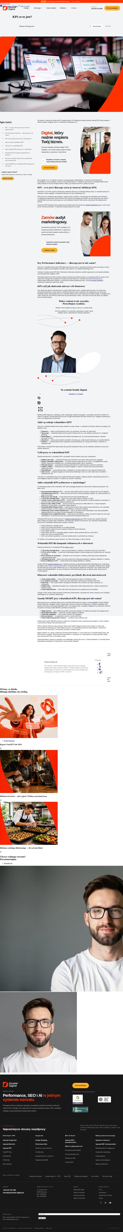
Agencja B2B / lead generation (106, 1144)
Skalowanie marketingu (103, 1152)
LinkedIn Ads (7, 1156)
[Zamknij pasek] (120, 1)
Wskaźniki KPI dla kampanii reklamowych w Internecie (17, 154)
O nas (73, 8)
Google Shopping (41, 1140)
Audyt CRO (67, 1176)
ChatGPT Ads (7, 1152)
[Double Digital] (11, 1084)
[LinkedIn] (105, 1203)
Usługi (26, 8)
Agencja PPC (7, 1148)
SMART (95, 602)
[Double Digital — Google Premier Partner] (83, 1099)
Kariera (101, 1198)
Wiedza (63, 8)
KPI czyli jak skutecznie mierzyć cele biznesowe (18, 138)
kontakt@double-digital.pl (13, 1193)
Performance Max (41, 1144)
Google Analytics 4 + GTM (52, 1176)
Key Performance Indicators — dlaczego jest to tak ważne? (19, 134)
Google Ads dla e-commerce (44, 1156)
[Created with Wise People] (114, 1228)
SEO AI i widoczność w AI (73, 1146)
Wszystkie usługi (107, 1176)
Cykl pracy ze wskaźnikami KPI (14, 145)
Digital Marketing (9, 741)
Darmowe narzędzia (79, 1195)
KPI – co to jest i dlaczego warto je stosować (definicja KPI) (17, 128)
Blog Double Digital (79, 1189)
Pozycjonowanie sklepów (73, 1150)
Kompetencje (102, 1192)
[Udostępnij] (101, 672)
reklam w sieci (69, 547)
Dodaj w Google (7, 178)
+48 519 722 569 (9, 1190)
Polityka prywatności (39, 1228)
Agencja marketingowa (103, 1160)
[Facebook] (101, 1203)
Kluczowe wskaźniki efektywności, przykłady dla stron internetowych (18, 159)
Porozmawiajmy (112, 8)
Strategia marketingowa (80, 1176)
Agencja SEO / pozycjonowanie (70, 1141)
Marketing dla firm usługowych (105, 1148)
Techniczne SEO (70, 1158)
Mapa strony (49, 1228)
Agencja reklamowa (102, 1164)
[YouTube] (110, 1203)
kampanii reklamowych (55, 564)
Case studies (51, 8)
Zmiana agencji (100, 1156)
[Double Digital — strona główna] (10, 8)
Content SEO (69, 1162)
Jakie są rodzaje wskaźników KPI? (14, 142)
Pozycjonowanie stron (72, 1154)
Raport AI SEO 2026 (79, 1198)
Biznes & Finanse (97, 26)
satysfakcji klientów (97, 280)
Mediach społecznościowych (74, 519)
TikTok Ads (6, 1160)
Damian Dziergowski (26, 26)
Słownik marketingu (79, 1192)
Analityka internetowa (36, 1176)
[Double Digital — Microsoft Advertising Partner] (83, 1109)
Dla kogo (37, 8)
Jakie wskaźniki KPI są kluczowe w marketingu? (18, 149)
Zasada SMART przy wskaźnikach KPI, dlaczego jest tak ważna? (19, 165)
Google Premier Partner (105, 1195)
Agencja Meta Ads (9, 1144)
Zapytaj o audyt (49, 250)
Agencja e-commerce (103, 1140)
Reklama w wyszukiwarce (43, 1148)
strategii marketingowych (93, 205)
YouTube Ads (39, 1152)
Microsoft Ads (7, 1164)
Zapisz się (42, 1218)
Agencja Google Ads (10, 1140)
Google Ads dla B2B (41, 1160)
